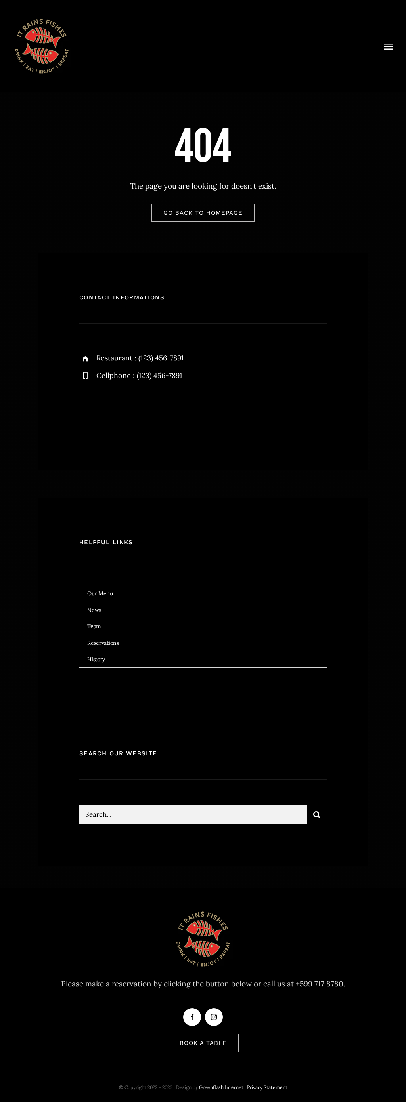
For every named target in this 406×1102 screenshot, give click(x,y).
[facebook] (88, 412)
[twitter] (110, 412)
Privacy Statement (267, 1087)
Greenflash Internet (221, 1087)
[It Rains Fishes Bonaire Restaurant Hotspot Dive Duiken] (41, 19)
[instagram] (132, 412)
